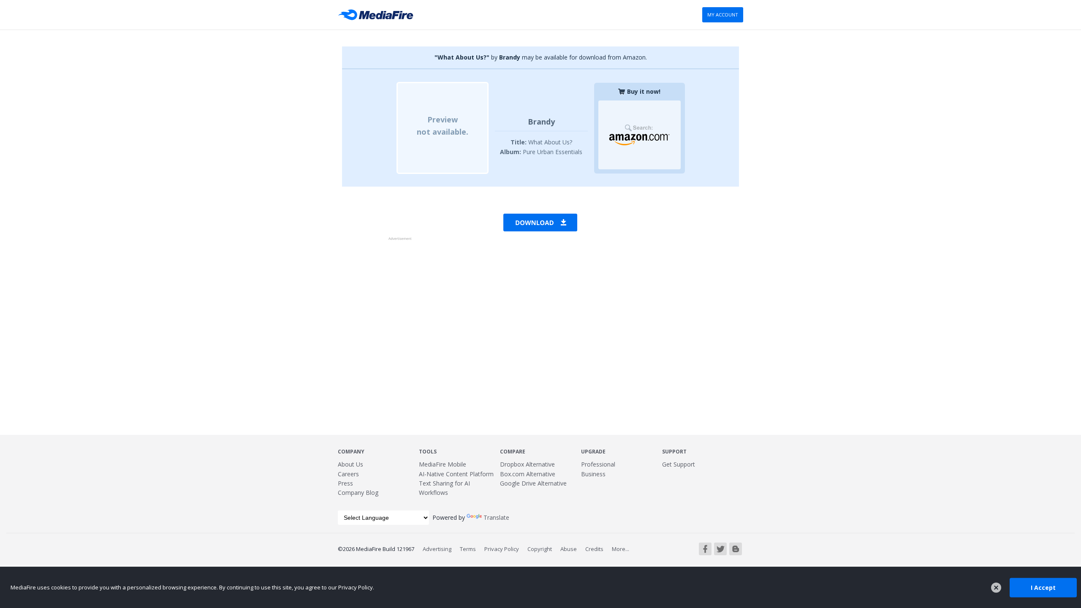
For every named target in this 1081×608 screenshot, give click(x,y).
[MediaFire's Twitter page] (720, 549)
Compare (512, 451)
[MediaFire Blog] (735, 549)
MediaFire (378, 15)
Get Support (678, 464)
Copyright (539, 549)
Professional (598, 464)
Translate (496, 517)
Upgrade (593, 451)
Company (351, 451)
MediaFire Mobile (442, 464)
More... (620, 549)
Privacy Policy (501, 549)
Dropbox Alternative (527, 464)
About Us (350, 464)
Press (345, 483)
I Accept (1043, 587)
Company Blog (358, 493)
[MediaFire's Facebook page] (705, 549)
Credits (594, 549)
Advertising (437, 549)
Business (593, 474)
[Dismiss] (996, 587)
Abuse (568, 549)
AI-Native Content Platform (456, 474)
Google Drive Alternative (533, 483)
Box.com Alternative (527, 474)
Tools (428, 451)
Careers (348, 474)
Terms (468, 549)
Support (674, 451)
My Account (722, 14)
